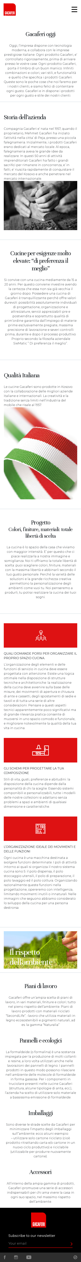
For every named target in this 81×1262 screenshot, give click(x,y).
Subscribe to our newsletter (31, 1236)
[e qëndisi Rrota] (75, 1257)
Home (11, 9)
